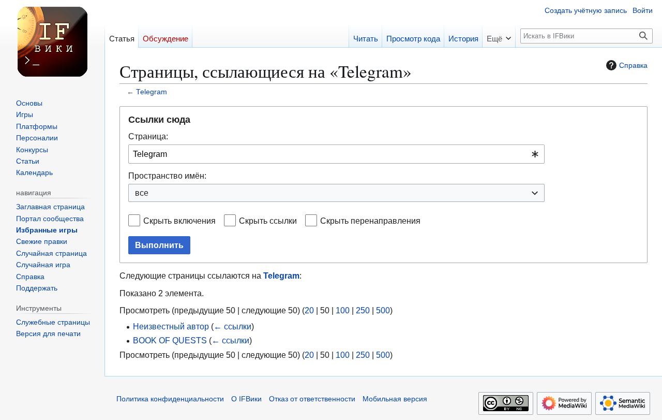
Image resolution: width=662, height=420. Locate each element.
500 (383, 310)
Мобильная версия (395, 399)
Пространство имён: (167, 175)
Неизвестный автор (171, 326)
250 (363, 310)
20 (309, 310)
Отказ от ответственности (312, 399)
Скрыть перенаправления (370, 220)
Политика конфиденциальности (170, 399)
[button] (499, 35)
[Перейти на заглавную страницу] (52, 41)
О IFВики (246, 399)
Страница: (148, 136)
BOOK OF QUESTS (170, 340)
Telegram (151, 92)
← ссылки (232, 326)
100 (343, 310)
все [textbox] (141, 192)
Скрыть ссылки (268, 220)
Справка (633, 65)
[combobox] (336, 154)
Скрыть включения (179, 220)
